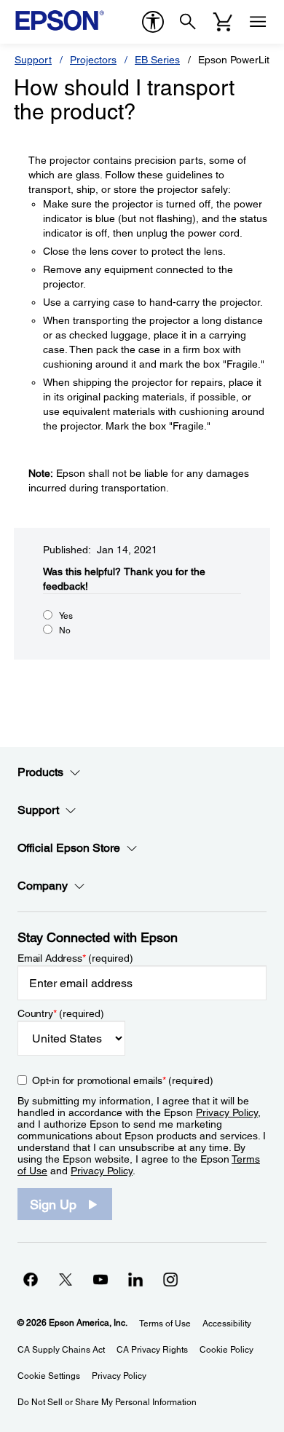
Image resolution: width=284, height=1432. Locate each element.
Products (40, 772)
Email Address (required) (75, 958)
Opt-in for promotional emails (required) (122, 1080)
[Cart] (222, 21)
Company (42, 886)
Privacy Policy (227, 1112)
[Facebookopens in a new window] (30, 1279)
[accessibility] (153, 21)
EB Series (157, 60)
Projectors (93, 60)
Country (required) (60, 1013)
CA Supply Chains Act (61, 1350)
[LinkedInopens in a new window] (135, 1279)
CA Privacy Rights (152, 1350)
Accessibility (226, 1323)
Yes (66, 616)
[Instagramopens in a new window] (170, 1279)
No (65, 630)
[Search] (188, 21)
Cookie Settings (48, 1376)
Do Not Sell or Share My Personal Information (107, 1402)
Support (33, 60)
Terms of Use (165, 1323)
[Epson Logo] (60, 20)
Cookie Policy (226, 1350)
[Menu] (257, 21)
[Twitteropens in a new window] (65, 1279)
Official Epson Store (68, 848)
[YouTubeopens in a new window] (100, 1279)
